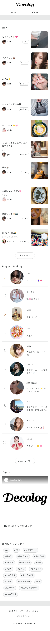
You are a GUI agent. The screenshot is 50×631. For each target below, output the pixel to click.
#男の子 (8, 556)
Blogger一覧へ (25, 461)
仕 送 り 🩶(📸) (9, 233)
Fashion (24, 84)
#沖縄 (38, 563)
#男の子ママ (23, 556)
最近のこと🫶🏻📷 (10, 214)
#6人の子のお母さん (29, 588)
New (13, 12)
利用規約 (13, 611)
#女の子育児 (10, 575)
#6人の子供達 (11, 594)
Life (26, 42)
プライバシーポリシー (30, 611)
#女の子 (21, 569)
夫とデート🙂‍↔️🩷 (10, 125)
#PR (16, 550)
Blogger (36, 12)
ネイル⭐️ (6, 79)
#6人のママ (12, 237)
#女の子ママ (35, 569)
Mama (25, 241)
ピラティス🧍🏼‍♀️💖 (10, 37)
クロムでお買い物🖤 (12, 104)
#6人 (4, 237)
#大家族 (8, 581)
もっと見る (25, 255)
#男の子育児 (39, 556)
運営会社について (25, 616)
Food (25, 172)
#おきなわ (9, 563)
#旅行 (4, 195)
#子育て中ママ (30, 550)
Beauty (24, 63)
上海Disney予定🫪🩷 (12, 191)
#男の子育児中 (24, 581)
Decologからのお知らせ (18, 525)
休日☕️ (5, 167)
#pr (4, 150)
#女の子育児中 (27, 575)
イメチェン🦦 (8, 58)
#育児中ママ (24, 563)
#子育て (8, 569)
